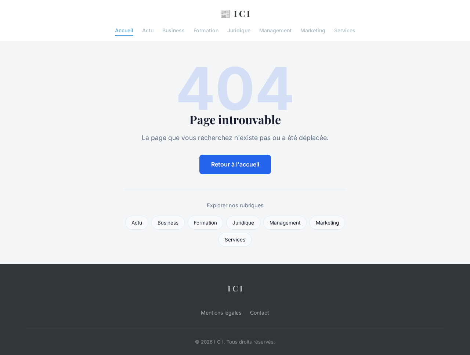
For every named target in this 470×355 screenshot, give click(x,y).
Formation (206, 30)
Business (173, 30)
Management (275, 30)
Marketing (312, 30)
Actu (147, 30)
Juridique (238, 30)
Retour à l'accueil (235, 164)
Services (344, 30)
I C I (235, 13)
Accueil (124, 30)
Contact (259, 312)
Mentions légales (221, 312)
